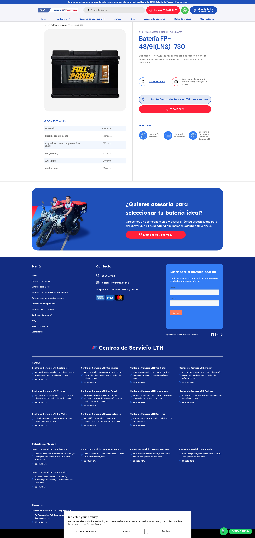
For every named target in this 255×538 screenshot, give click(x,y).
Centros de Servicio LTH (42, 315)
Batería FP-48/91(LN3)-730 (72, 25)
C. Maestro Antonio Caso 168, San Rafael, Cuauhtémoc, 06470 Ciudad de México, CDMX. (151, 375)
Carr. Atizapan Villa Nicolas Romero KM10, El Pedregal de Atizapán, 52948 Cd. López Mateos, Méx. (55, 457)
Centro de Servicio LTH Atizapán (49, 449)
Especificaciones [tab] (55, 120)
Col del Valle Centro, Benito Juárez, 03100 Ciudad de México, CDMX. (53, 419)
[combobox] (114, 10)
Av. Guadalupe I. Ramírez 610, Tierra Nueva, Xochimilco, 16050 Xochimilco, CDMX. (54, 373)
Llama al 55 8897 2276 (165, 10)
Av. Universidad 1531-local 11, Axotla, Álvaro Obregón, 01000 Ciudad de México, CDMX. (54, 396)
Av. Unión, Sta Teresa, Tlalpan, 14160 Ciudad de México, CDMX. (202, 396)
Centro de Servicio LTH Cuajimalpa (99, 368)
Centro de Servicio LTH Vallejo (195, 449)
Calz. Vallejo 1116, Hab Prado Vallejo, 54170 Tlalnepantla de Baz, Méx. (201, 455)
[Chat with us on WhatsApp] (224, 531)
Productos (61, 19)
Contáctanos (207, 19)
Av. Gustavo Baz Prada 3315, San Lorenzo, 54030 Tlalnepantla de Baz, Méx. (152, 455)
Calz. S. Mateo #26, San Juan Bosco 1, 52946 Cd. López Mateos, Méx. (104, 455)
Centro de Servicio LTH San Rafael (148, 368)
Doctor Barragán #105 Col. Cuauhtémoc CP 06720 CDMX (152, 419)
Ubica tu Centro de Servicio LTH (205, 10)
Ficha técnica (157, 81)
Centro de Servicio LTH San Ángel (99, 391)
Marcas (117, 19)
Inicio (44, 19)
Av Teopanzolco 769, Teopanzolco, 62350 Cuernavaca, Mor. (53, 516)
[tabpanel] (85, 148)
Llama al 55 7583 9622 (157, 234)
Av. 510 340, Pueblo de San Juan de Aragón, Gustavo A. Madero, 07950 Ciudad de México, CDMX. (202, 375)
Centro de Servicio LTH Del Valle (49, 414)
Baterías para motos (41, 287)
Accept (126, 531)
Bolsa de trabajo (182, 19)
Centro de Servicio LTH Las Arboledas (101, 449)
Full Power (55, 25)
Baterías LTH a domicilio (43, 309)
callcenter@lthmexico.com (115, 282)
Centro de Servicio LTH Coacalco (49, 472)
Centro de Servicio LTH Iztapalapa (149, 391)
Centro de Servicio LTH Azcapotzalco (101, 414)
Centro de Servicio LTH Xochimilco (50, 368)
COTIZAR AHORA (241, 531)
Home (46, 25)
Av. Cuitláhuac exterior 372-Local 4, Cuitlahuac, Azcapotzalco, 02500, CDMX (102, 419)
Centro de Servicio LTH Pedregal (196, 391)
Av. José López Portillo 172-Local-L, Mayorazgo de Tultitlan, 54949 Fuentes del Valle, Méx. (54, 480)
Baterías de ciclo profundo (44, 304)
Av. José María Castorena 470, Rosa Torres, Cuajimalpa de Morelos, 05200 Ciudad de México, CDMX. (103, 375)
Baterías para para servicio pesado (48, 298)
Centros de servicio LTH (91, 19)
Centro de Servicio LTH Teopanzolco (51, 510)
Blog (133, 19)
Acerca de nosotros (154, 19)
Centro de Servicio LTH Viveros (48, 391)
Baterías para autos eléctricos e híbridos (50, 292)
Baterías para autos (41, 281)
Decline (166, 531)
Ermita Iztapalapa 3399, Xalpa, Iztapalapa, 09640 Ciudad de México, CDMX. (152, 396)
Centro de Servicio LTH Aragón (195, 368)
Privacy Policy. (94, 524)
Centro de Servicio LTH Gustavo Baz (149, 449)
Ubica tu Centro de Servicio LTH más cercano (177, 99)
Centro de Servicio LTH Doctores (147, 414)
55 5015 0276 (177, 109)
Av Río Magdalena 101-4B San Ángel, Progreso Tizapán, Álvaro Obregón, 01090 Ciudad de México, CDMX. (103, 398)
